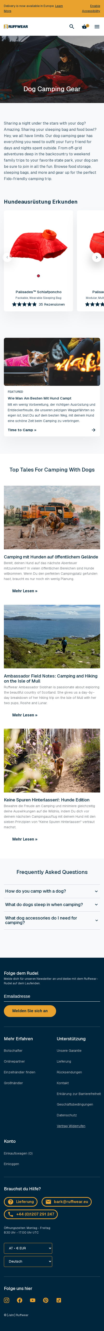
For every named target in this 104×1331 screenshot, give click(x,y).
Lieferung (64, 1061)
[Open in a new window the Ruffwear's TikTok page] (58, 1300)
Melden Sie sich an (30, 1010)
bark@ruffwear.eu (71, 1201)
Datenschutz (67, 1115)
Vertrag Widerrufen (71, 1126)
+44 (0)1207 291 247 (35, 1214)
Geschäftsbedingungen (75, 1104)
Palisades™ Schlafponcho (38, 292)
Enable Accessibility (91, 8)
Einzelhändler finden (19, 1072)
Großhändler (13, 1083)
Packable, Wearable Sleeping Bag (38, 298)
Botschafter (13, 1050)
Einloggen (11, 1164)
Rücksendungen (69, 1072)
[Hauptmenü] (97, 27)
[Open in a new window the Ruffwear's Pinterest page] (45, 1300)
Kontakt (63, 1083)
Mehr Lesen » (24, 590)
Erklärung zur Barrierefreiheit (79, 1094)
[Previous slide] (7, 257)
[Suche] (72, 27)
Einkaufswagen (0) (18, 1153)
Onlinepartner (14, 1061)
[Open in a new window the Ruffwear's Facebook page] (19, 1300)
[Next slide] (97, 257)
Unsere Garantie (69, 1050)
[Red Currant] (38, 275)
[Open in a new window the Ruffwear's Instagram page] (6, 1300)
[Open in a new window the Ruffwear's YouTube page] (32, 1300)
